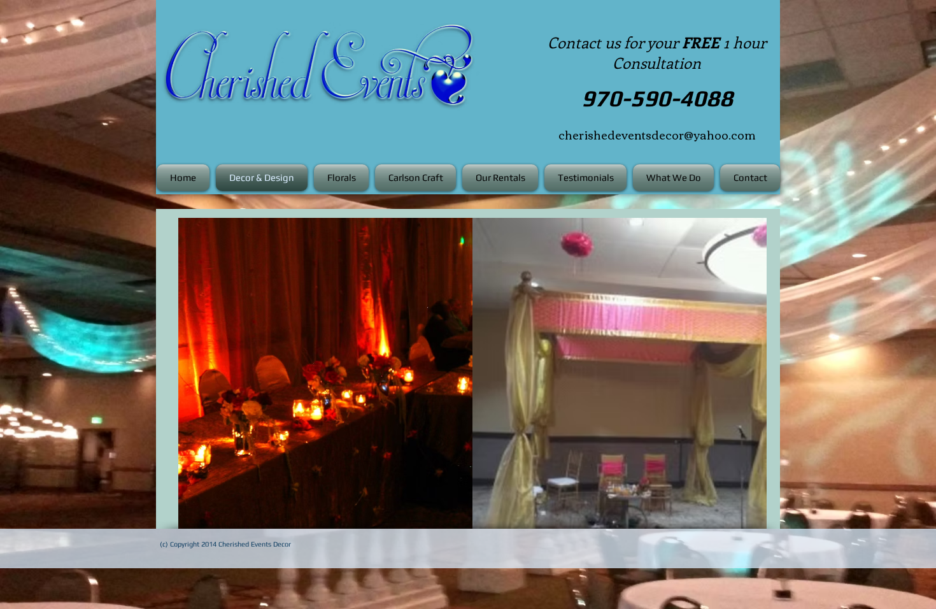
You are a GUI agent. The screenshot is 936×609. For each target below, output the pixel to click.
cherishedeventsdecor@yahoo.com (657, 134)
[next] (743, 380)
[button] (325, 373)
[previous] (201, 380)
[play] (739, 517)
